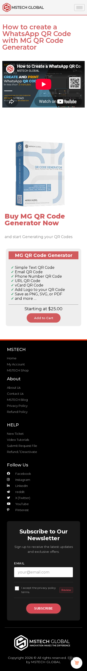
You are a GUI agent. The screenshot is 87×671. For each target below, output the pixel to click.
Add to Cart (43, 318)
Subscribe (43, 608)
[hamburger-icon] (79, 7)
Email (19, 563)
